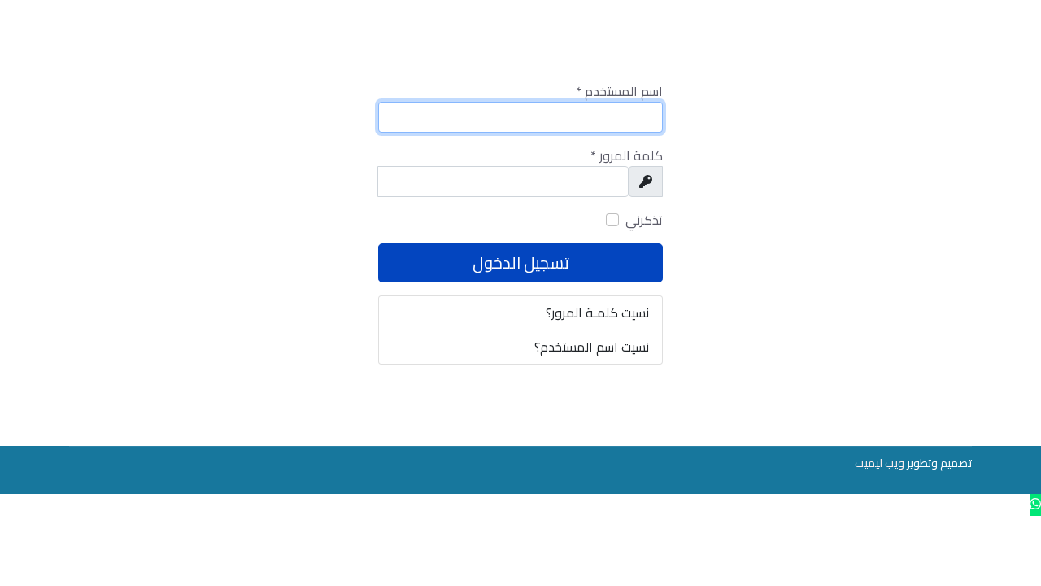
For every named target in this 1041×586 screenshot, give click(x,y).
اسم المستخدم (619, 91)
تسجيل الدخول (521, 262)
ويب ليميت (879, 463)
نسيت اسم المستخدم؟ (591, 347)
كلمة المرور (626, 156)
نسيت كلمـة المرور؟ (597, 312)
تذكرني (644, 220)
